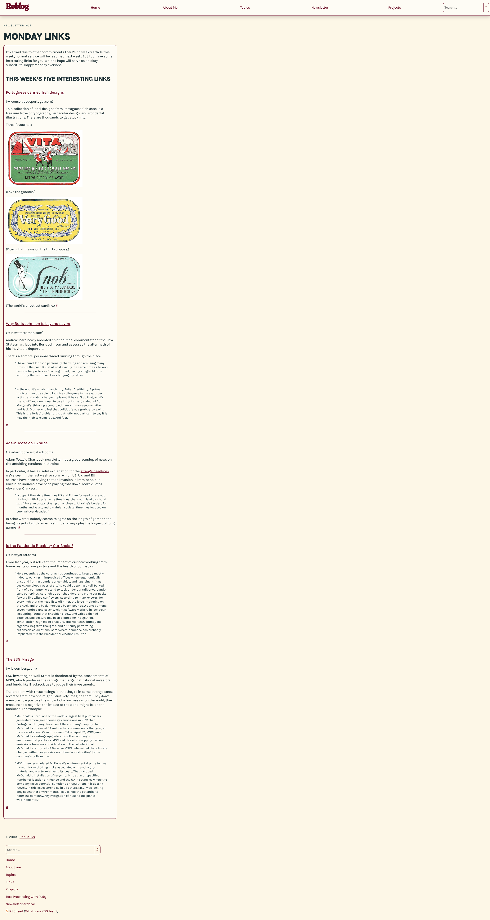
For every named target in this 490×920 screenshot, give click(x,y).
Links (10, 882)
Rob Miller (27, 837)
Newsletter (319, 7)
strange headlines (95, 471)
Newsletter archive (20, 904)
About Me (170, 7)
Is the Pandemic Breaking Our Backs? (39, 545)
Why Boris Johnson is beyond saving (38, 323)
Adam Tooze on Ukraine (27, 443)
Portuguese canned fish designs (35, 92)
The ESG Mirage (20, 659)
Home (95, 7)
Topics (245, 7)
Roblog (17, 6)
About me (13, 867)
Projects (394, 7)
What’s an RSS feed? (41, 911)
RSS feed (16, 911)
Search (486, 7)
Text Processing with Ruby (26, 897)
